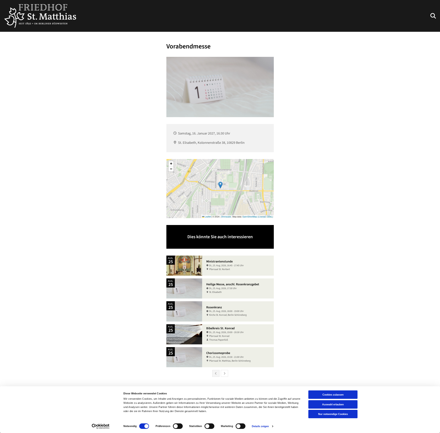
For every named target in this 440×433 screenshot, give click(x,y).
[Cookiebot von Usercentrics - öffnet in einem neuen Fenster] (101, 426)
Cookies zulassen (333, 394)
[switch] (178, 426)
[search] (433, 16)
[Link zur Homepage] (40, 16)
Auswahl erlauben (333, 404)
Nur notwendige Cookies (333, 414)
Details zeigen (260, 426)
